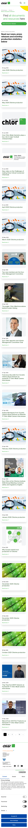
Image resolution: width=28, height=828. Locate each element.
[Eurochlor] (5, 3)
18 (19, 734)
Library (10, 10)
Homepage (4, 10)
